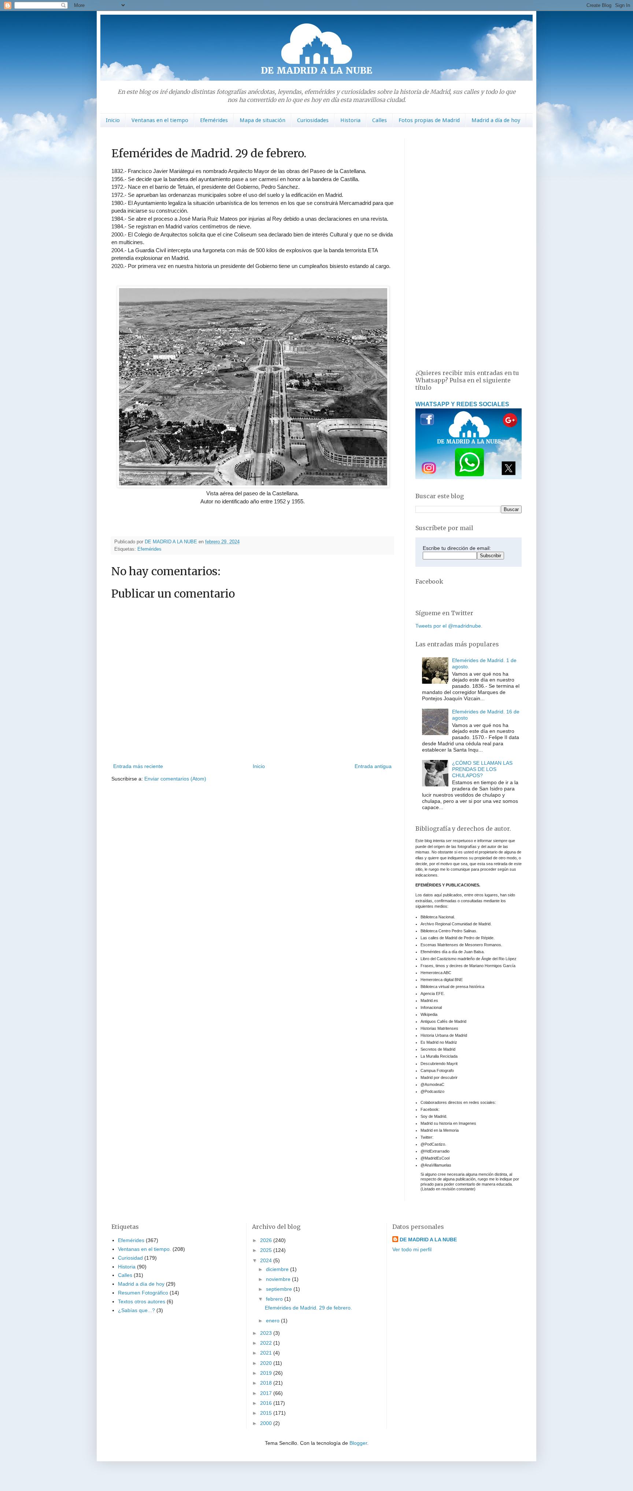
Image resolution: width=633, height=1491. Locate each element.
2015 (266, 1413)
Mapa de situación (262, 120)
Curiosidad (130, 1258)
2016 (266, 1403)
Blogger (358, 1443)
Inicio (113, 120)
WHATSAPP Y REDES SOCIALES (462, 404)
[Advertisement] (468, 248)
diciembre (278, 1269)
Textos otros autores (141, 1301)
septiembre (279, 1289)
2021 (266, 1353)
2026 (266, 1240)
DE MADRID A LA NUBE (428, 1239)
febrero (275, 1299)
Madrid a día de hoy (495, 120)
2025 (266, 1250)
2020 (266, 1363)
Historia (350, 120)
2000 (266, 1423)
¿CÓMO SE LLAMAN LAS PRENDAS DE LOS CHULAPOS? (482, 769)
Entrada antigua (373, 766)
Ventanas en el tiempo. (144, 1249)
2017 (266, 1393)
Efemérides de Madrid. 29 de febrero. (308, 1308)
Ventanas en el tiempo (160, 120)
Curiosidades (313, 120)
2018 (266, 1383)
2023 (266, 1333)
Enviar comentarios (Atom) (175, 779)
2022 (266, 1343)
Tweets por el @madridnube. (448, 626)
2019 (266, 1373)
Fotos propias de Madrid (429, 120)
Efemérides (214, 120)
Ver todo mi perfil (412, 1249)
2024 (266, 1260)
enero (273, 1320)
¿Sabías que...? (136, 1310)
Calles (379, 120)
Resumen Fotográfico (143, 1293)
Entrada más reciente (138, 766)
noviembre (279, 1279)
